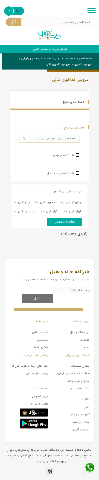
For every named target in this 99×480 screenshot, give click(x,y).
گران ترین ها (49, 211)
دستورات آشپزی (80, 429)
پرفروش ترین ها (70, 202)
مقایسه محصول (65, 221)
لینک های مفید (80, 422)
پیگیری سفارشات (80, 366)
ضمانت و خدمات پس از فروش (72, 373)
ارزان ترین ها (72, 211)
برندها (86, 347)
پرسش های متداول (37, 373)
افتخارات (84, 340)
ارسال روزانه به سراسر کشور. (49, 49)
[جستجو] (13, 22)
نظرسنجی (42, 340)
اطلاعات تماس (40, 332)
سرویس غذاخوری (83, 64)
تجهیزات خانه (53, 59)
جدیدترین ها (21, 202)
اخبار (86, 407)
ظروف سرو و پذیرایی (31, 59)
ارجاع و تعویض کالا (78, 381)
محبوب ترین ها (45, 202)
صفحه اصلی (85, 59)
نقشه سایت (41, 388)
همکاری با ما (41, 347)
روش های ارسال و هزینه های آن (29, 366)
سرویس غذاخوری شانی (58, 64)
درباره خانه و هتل (79, 332)
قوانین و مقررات (39, 404)
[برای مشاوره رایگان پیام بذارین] (90, 467)
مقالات (85, 399)
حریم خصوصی (40, 396)
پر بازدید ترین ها (24, 211)
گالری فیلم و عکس (79, 414)
